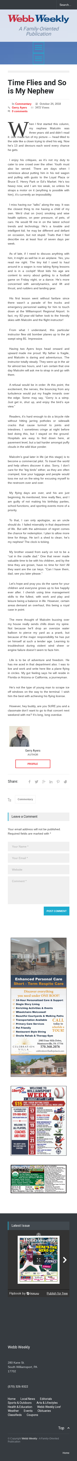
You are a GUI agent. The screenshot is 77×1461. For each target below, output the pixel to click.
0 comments (20, 111)
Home (12, 1398)
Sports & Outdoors (20, 1402)
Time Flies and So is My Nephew (37, 86)
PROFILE (33, 764)
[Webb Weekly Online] (38, 18)
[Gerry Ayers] (19, 736)
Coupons (32, 1415)
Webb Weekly (29, 1438)
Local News (28, 1398)
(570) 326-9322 (18, 1386)
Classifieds (15, 1415)
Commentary (23, 103)
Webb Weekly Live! (49, 1407)
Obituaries (44, 1410)
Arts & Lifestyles (47, 1402)
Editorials (46, 1398)
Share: (13, 781)
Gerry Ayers (19, 107)
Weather (13, 1410)
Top (61, 1428)
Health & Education (20, 1407)
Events (28, 1410)
